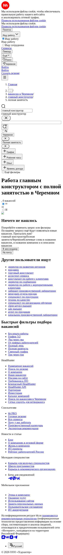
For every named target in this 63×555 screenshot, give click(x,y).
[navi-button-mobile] (4, 77)
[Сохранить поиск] (4, 127)
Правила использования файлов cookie (23, 26)
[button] (5, 67)
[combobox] (16, 110)
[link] (7, 59)
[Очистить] (6, 118)
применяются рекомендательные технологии (29, 517)
